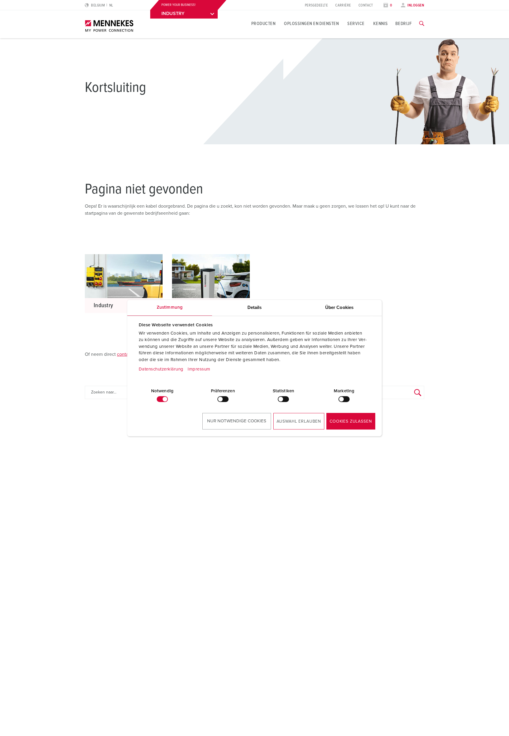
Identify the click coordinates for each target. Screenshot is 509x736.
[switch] (223, 399)
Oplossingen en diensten (311, 23)
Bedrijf (403, 23)
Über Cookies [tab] (339, 307)
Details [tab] (254, 307)
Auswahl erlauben (299, 421)
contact (124, 354)
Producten (263, 23)
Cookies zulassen (351, 421)
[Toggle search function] (421, 23)
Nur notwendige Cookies (236, 421)
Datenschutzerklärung (161, 369)
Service (355, 23)
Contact (365, 5)
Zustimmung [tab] (170, 307)
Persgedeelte (316, 5)
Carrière (343, 5)
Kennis (380, 23)
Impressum (199, 369)
